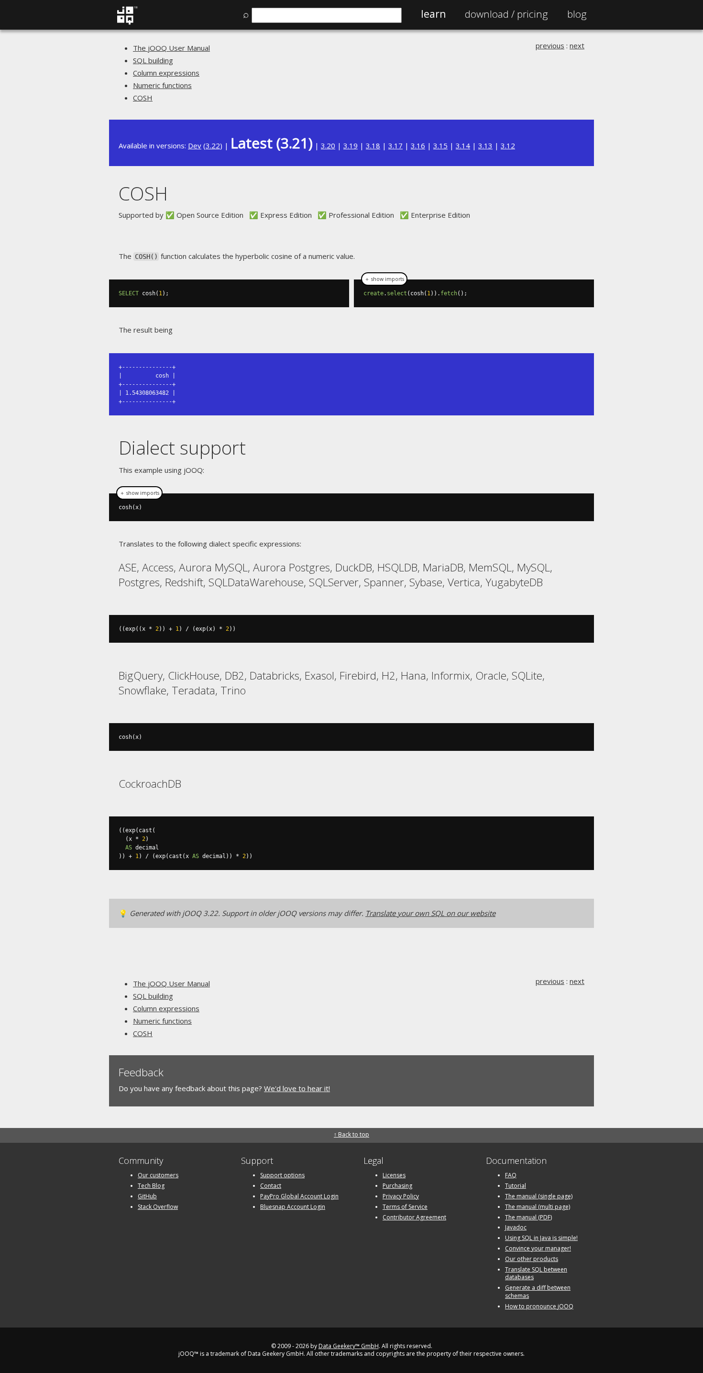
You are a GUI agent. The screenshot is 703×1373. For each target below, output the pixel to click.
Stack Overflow (158, 1207)
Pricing (506, 14)
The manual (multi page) (537, 1207)
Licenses (394, 1175)
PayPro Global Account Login (299, 1196)
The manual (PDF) (528, 1217)
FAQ (510, 1175)
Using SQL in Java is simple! (541, 1238)
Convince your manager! (538, 1248)
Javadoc (516, 1227)
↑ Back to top (351, 1134)
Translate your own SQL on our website (430, 913)
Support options (282, 1175)
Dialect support (182, 447)
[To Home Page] (127, 22)
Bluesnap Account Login (292, 1207)
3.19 (350, 145)
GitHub (147, 1196)
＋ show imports (384, 279)
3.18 (373, 145)
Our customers (158, 1175)
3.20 (328, 145)
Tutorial (515, 1186)
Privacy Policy (401, 1196)
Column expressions (166, 73)
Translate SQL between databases (536, 1273)
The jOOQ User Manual (171, 48)
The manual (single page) (538, 1196)
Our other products (531, 1259)
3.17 (395, 145)
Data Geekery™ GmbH (349, 1346)
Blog (577, 14)
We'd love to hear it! (297, 1088)
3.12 (508, 145)
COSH (143, 97)
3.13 (485, 145)
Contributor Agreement (414, 1217)
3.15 (440, 145)
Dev (194, 145)
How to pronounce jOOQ (539, 1306)
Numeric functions (162, 85)
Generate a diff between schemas (538, 1292)
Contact (270, 1186)
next (577, 45)
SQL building (153, 60)
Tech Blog (151, 1186)
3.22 (213, 145)
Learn (433, 14)
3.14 (463, 145)
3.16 (418, 145)
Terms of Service (405, 1207)
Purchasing (397, 1186)
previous (550, 45)
